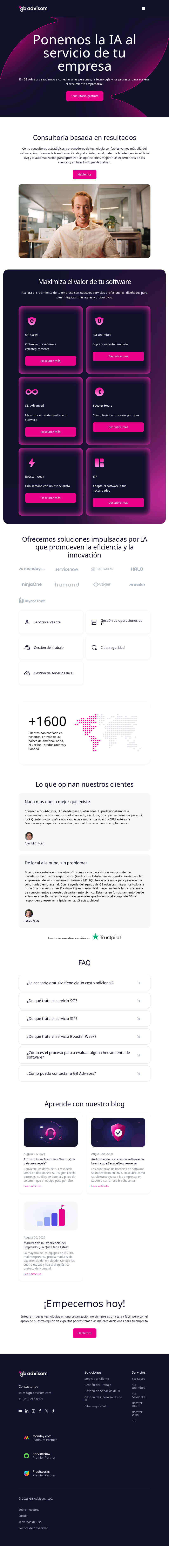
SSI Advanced (139, 1395)
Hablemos (85, 174)
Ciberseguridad (95, 1406)
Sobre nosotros (29, 1509)
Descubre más (51, 361)
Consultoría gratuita (85, 96)
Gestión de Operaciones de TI (103, 1398)
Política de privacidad (33, 1528)
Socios (23, 1515)
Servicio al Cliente (96, 1378)
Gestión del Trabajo (97, 1384)
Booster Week (137, 1413)
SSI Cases (138, 1378)
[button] (143, 9)
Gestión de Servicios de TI (102, 1391)
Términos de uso (30, 1522)
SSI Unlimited (139, 1386)
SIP (134, 1421)
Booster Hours (137, 1404)
